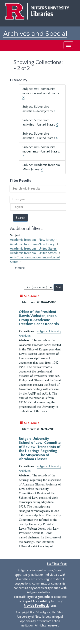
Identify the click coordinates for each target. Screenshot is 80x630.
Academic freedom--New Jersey (32, 240)
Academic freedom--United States (33, 248)
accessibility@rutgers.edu (32, 597)
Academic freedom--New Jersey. (33, 244)
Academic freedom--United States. (34, 253)
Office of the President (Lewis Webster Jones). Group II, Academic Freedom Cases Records (39, 318)
